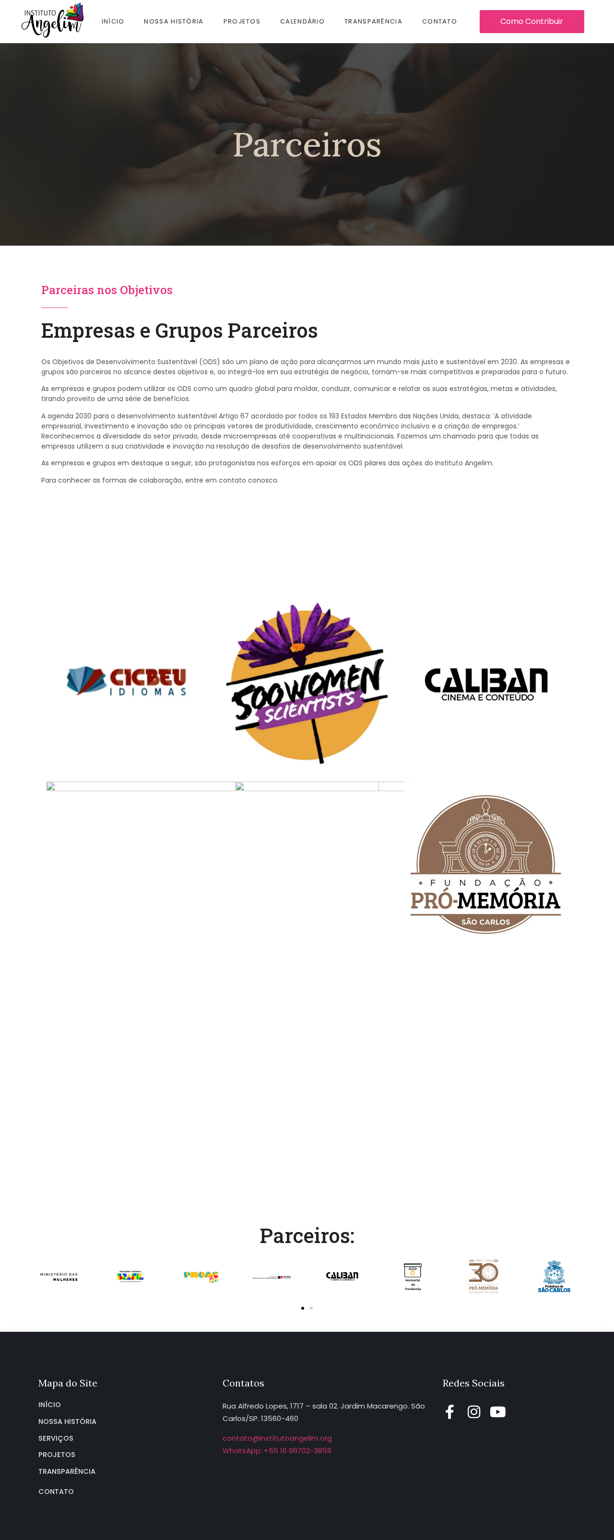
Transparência (373, 21)
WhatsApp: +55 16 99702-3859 (277, 1450)
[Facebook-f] (450, 1412)
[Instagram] (474, 1412)
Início (113, 21)
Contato (439, 21)
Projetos (242, 21)
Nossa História (173, 21)
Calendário (302, 21)
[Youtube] (498, 1412)
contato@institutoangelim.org (277, 1438)
